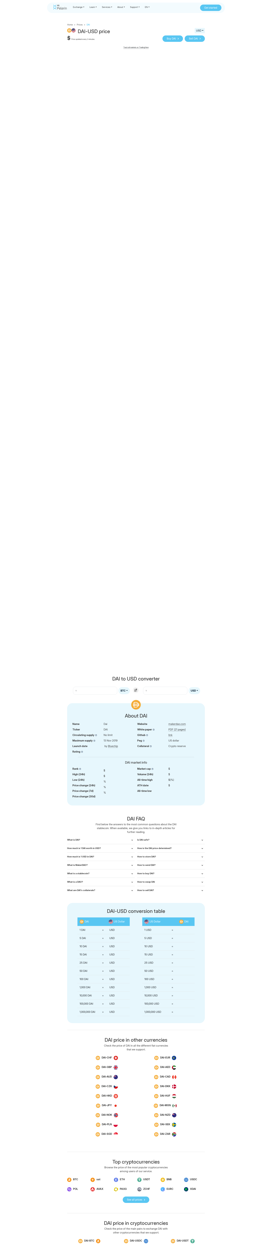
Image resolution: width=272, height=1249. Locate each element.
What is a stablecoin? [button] (78, 873)
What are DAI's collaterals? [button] (81, 890)
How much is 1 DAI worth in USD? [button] (84, 848)
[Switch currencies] (136, 690)
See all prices (134, 1199)
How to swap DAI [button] (146, 882)
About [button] (120, 7)
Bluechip (113, 746)
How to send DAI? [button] (146, 865)
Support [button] (134, 7)
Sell (193, 38)
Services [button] (106, 7)
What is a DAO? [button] (75, 882)
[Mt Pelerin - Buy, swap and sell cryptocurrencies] (60, 7)
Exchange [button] (78, 7)
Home (70, 24)
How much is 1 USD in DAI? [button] (80, 856)
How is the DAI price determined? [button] (154, 848)
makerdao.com (177, 724)
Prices (80, 24)
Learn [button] (92, 7)
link (170, 735)
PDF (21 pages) (177, 729)
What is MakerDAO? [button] (77, 865)
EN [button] (146, 7)
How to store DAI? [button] (146, 856)
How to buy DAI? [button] (145, 873)
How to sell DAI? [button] (145, 890)
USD (198, 30)
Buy (171, 38)
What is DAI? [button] (73, 840)
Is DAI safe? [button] (143, 840)
